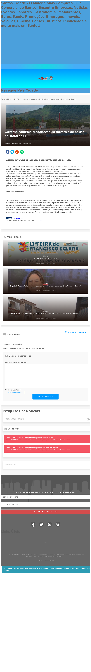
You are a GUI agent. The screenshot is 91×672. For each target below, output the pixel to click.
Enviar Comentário (45, 397)
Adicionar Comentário (77, 333)
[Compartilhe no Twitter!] (12, 152)
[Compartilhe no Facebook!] (7, 152)
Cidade (38, 220)
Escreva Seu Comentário (16, 363)
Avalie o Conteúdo (13, 390)
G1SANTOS (18, 218)
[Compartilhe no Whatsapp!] (22, 152)
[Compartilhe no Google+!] (17, 152)
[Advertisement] (45, 47)
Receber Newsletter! (45, 512)
